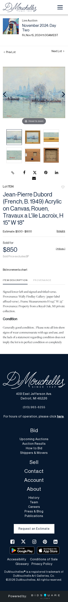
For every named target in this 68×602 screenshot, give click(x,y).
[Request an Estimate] (34, 525)
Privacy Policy (42, 563)
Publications (34, 516)
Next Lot (57, 51)
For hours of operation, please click (34, 416)
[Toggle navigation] (60, 7)
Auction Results (34, 443)
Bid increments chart (15, 270)
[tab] (15, 281)
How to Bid (34, 448)
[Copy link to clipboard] (13, 172)
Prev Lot (11, 52)
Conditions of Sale (44, 559)
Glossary (22, 563)
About (34, 489)
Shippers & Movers (34, 452)
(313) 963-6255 (34, 407)
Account (34, 480)
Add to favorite (63, 187)
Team (34, 502)
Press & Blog (34, 511)
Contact (34, 471)
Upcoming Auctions (34, 439)
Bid (34, 430)
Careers (34, 506)
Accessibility (16, 559)
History (34, 497)
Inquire (61, 231)
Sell (34, 462)
